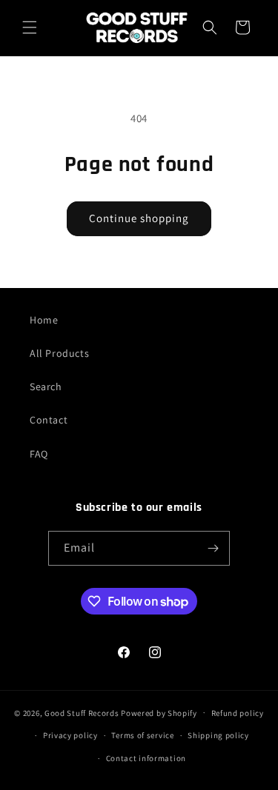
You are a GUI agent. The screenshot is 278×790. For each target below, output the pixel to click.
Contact (48, 419)
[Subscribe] (212, 548)
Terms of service (142, 735)
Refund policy (237, 713)
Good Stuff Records (81, 712)
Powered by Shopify (159, 712)
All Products (59, 353)
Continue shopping (139, 218)
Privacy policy (70, 735)
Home (44, 320)
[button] (29, 27)
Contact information (146, 758)
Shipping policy (218, 735)
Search (46, 386)
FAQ (39, 454)
